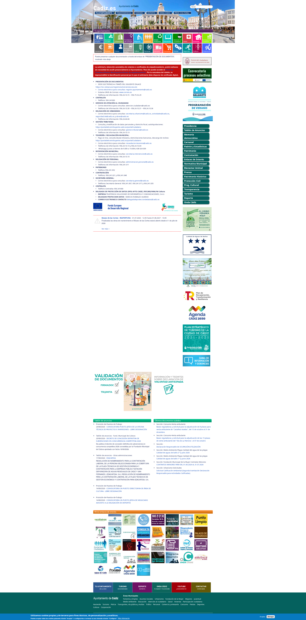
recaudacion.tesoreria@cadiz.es (139, 143)
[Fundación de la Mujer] (128, 38)
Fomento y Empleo (130, 599)
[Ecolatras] (100, 519)
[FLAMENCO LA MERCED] (143, 545)
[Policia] (118, 48)
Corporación (106, 607)
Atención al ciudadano (157, 601)
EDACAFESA (111, 458)
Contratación (191, 155)
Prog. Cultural (182, 13)
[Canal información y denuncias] (143, 570)
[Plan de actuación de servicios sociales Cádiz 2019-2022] (100, 557)
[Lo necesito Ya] (100, 532)
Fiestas (192, 604)
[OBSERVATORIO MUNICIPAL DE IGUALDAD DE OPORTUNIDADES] (186, 532)
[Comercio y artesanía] (158, 48)
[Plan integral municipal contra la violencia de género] (186, 519)
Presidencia (190, 125)
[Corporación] (207, 48)
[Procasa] (114, 570)
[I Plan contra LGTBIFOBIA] (143, 557)
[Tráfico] (138, 48)
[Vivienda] (197, 38)
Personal (156, 604)
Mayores (188, 599)
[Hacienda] (99, 48)
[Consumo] (167, 48)
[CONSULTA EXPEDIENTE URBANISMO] (143, 532)
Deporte (151, 13)
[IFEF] (186, 545)
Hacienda (97, 604)
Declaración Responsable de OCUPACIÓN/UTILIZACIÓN (178, 447)
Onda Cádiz (190, 202)
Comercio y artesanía (170, 604)
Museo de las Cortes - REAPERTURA (116, 218)
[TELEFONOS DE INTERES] (157, 557)
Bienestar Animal (193, 167)
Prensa (188, 172)
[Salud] (187, 38)
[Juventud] (148, 38)
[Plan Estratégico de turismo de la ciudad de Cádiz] (197, 338)
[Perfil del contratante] (114, 532)
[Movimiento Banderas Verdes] (129, 519)
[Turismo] (109, 48)
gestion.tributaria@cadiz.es (137, 130)
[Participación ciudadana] (207, 38)
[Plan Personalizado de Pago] (114, 545)
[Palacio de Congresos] (201, 532)
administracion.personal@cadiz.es (140, 162)
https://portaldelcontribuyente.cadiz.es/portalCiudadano (118, 127)
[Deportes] (187, 48)
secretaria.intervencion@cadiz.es (139, 154)
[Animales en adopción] (114, 557)
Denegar (271, 617)
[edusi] (137, 207)
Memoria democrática (191, 136)
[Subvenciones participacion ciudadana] (129, 532)
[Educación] (167, 38)
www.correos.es (125, 92)
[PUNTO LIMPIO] (201, 519)
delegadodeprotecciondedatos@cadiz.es (143, 199)
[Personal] (148, 48)
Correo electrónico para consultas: (112, 89)
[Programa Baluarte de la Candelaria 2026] (197, 103)
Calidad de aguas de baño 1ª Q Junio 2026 (173, 458)
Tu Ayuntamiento (104, 13)
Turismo (139, 13)
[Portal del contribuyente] (172, 519)
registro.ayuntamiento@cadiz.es (139, 89)
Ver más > (105, 229)
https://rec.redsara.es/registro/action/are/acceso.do (116, 87)
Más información (124, 618)
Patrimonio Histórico (195, 176)
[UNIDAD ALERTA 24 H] (157, 519)
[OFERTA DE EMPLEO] (157, 532)
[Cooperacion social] (129, 557)
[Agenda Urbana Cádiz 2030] (129, 570)
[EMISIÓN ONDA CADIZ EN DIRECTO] (186, 557)
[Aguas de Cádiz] (100, 570)
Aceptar (262, 617)
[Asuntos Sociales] (109, 38)
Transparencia (124, 13)
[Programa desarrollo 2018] (172, 557)
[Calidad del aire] (114, 519)
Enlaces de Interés (194, 159)
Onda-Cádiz (165, 13)
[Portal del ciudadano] (100, 545)
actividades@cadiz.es (160, 114)
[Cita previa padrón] (143, 519)
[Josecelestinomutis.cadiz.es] (172, 532)
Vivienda (177, 601)
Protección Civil (192, 180)
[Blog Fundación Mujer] (172, 545)
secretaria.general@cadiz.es (137, 181)
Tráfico (148, 604)
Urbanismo (159, 599)
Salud (170, 601)
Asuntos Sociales (146, 599)
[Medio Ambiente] (158, 38)
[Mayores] (138, 38)
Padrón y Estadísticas (195, 146)
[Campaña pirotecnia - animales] (138, 391)
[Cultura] (197, 48)
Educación (142, 601)
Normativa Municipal (195, 163)
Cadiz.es (104, 7)
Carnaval (189, 142)
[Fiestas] (177, 48)
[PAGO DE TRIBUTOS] (157, 545)
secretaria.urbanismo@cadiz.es (138, 114)
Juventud (197, 599)
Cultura (96, 607)
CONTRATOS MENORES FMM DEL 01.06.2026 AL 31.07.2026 (179, 464)
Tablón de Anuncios (194, 130)
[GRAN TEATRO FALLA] (129, 545)
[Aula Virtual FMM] (201, 545)
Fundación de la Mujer (174, 599)
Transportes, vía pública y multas (131, 604)
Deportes (200, 604)
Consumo (184, 604)
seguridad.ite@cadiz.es (105, 116)
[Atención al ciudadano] (177, 38)
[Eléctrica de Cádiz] (201, 557)
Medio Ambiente (129, 601)
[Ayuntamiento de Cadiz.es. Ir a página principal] (129, 6)
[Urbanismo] (118, 38)
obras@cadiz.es (122, 116)
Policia (113, 604)
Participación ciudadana (192, 601)
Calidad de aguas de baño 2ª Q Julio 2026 (173, 452)
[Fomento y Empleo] (99, 38)
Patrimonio (190, 150)
